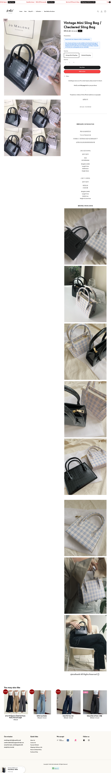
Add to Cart (82, 71)
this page (82, 85)
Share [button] (67, 76)
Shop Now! (32, 2)
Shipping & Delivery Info (69, 2)
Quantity (66, 59)
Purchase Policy (34, 752)
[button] (98, 11)
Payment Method (34, 745)
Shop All (31, 11)
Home (20, 11)
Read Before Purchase (49, 11)
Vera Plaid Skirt (12, 768)
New (25, 11)
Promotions (67, 36)
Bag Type (66, 51)
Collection (38, 11)
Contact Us (33, 742)
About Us (32, 740)
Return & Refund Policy (36, 749)
